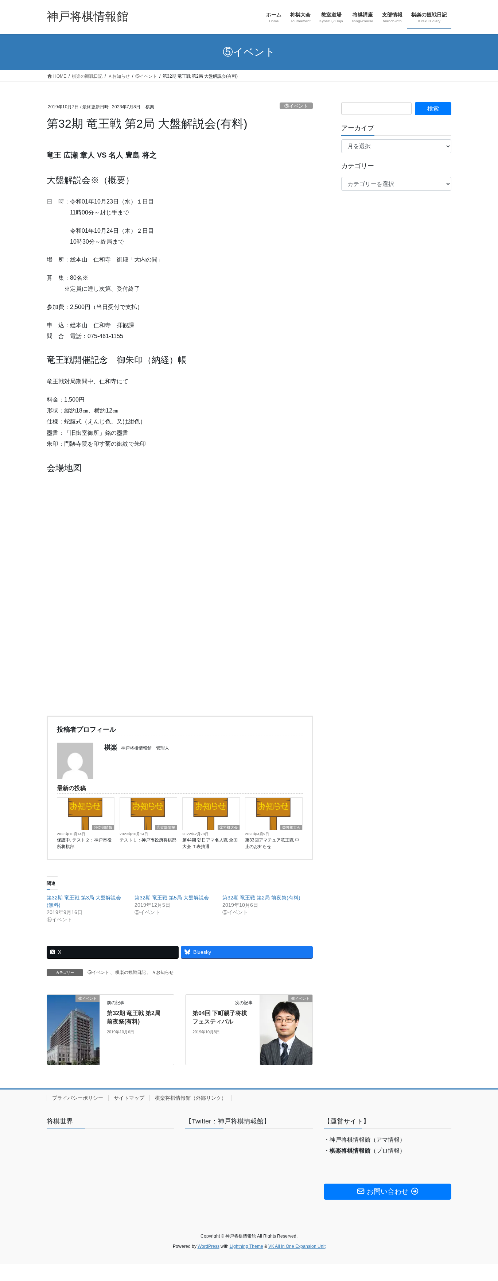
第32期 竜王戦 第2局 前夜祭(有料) (261, 898)
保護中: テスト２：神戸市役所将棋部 (84, 843)
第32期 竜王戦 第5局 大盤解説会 (172, 898)
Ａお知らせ (163, 972)
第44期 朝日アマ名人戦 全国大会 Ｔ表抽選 (210, 843)
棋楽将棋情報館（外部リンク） (190, 1098)
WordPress (208, 1246)
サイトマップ (129, 1098)
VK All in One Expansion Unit (297, 1246)
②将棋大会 (228, 827)
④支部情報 (103, 827)
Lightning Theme (246, 1246)
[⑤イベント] (73, 1014)
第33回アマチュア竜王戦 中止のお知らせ (272, 843)
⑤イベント (296, 106)
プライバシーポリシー (77, 1098)
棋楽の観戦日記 (130, 972)
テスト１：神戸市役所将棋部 (148, 840)
